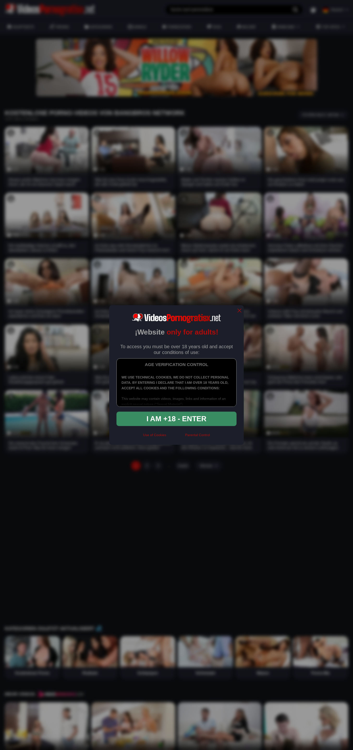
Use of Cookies (154, 435)
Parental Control (197, 435)
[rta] (176, 437)
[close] (239, 311)
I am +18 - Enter (176, 419)
